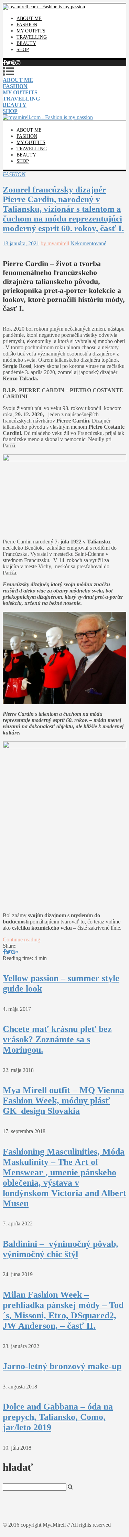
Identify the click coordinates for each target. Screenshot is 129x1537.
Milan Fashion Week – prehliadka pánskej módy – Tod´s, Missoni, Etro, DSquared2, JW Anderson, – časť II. (63, 1310)
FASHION (27, 24)
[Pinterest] (13, 63)
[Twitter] (8, 63)
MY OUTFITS (31, 31)
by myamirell (55, 243)
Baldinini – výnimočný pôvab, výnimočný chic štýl (60, 1249)
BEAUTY (26, 43)
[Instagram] (18, 63)
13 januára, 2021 (21, 243)
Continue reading (21, 939)
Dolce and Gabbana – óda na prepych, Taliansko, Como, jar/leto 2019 (58, 1417)
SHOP (23, 49)
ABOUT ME (29, 18)
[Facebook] (4, 63)
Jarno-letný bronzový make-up (62, 1366)
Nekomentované (88, 243)
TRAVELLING (32, 37)
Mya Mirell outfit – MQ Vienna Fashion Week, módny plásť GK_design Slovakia (63, 1100)
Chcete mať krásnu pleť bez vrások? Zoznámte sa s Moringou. (57, 1039)
